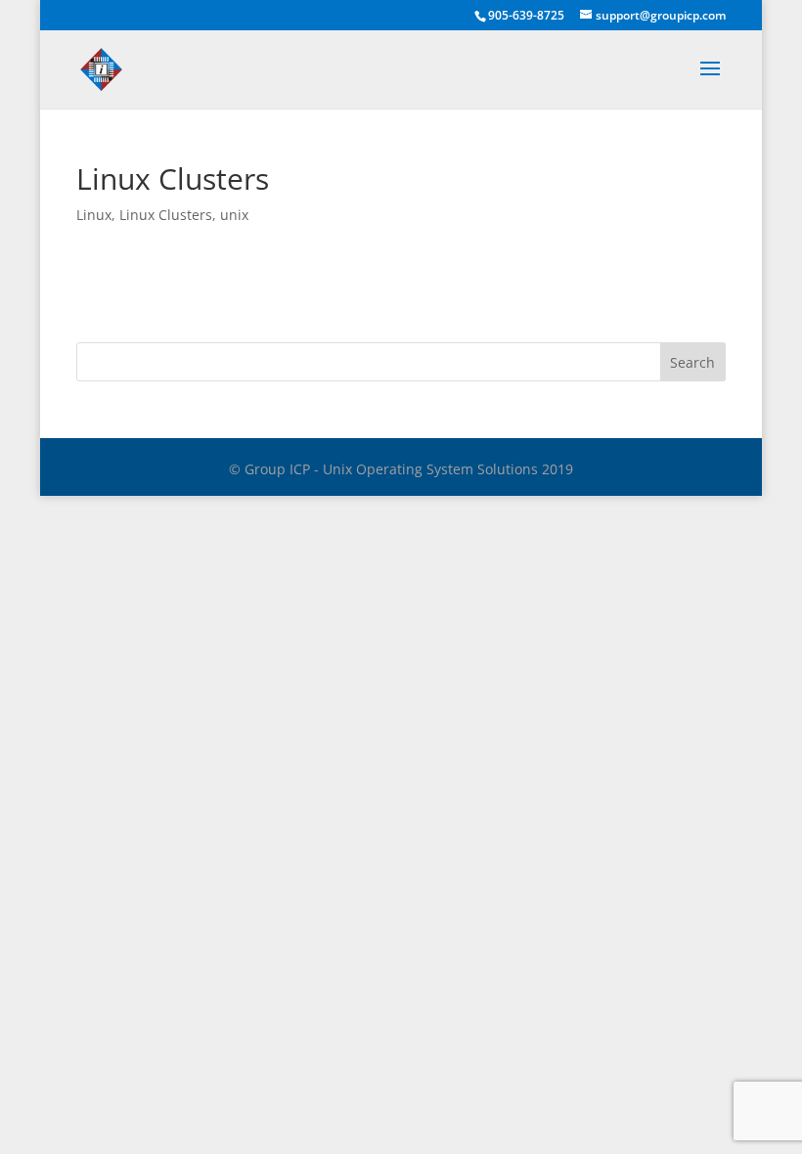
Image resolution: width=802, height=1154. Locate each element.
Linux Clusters (165, 214)
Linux (93, 214)
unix (234, 214)
